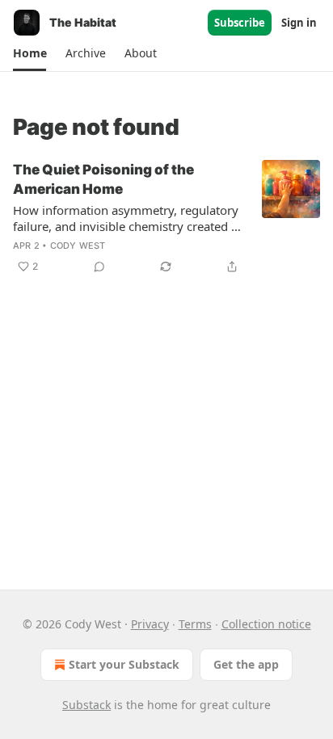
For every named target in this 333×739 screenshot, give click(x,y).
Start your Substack (124, 664)
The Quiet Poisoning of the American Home (103, 179)
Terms (195, 624)
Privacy (150, 624)
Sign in (299, 22)
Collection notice (266, 624)
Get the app (246, 664)
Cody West (78, 245)
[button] (29, 53)
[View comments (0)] (99, 266)
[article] (166, 218)
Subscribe (239, 22)
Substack (86, 704)
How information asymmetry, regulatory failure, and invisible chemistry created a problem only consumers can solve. (125, 218)
